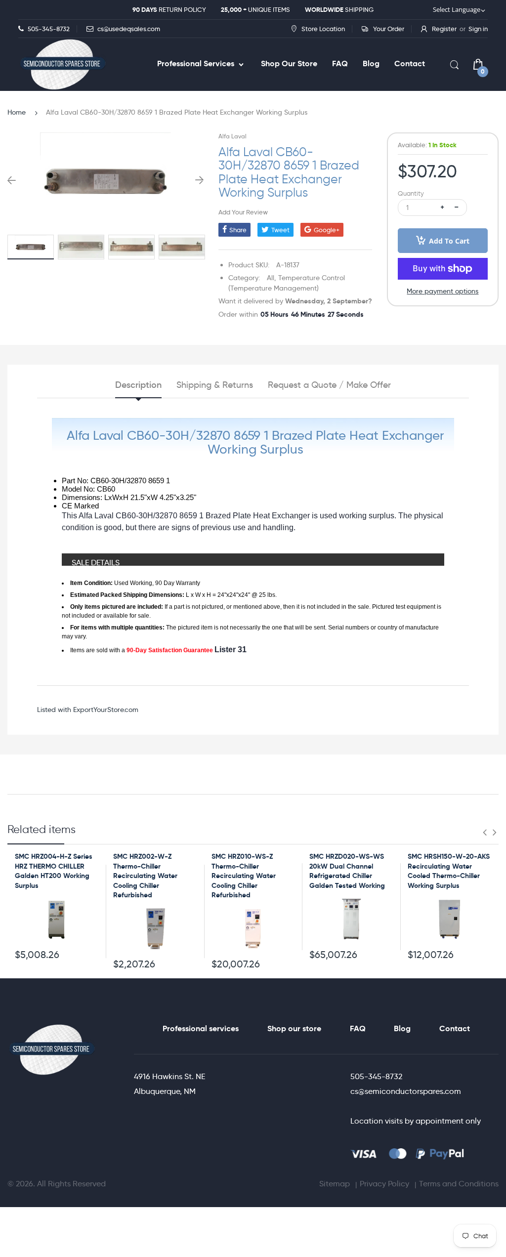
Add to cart (449, 241)
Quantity (411, 193)
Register (444, 29)
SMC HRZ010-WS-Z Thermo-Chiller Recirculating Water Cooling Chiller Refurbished (243, 875)
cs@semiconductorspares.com (405, 1091)
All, (271, 277)
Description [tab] (138, 384)
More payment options (442, 291)
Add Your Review (243, 212)
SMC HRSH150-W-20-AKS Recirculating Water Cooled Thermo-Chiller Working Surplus (449, 871)
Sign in (478, 29)
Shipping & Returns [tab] (214, 384)
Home (16, 112)
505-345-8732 (376, 1076)
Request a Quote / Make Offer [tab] (329, 384)
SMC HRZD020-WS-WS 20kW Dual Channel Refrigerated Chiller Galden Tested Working (347, 871)
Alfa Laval (232, 136)
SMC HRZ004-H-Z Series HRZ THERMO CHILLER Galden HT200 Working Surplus (53, 871)
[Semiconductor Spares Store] (62, 64)
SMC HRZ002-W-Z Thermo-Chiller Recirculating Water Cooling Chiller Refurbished (145, 875)
